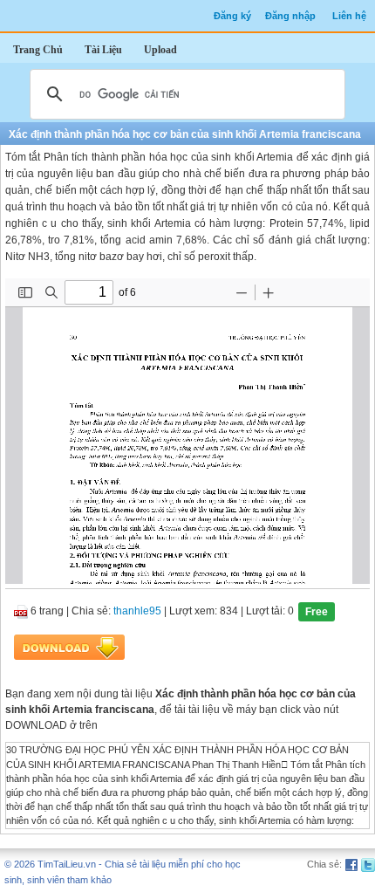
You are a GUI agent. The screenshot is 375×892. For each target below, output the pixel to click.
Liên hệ (349, 15)
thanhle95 (137, 612)
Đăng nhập (290, 15)
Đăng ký (232, 15)
